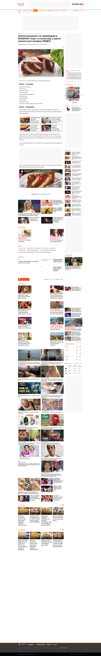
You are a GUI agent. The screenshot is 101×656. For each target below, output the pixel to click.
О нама (58, 647)
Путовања (40, 10)
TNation (81, 654)
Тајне (24, 12)
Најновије (67, 70)
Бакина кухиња (30, 248)
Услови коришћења (63, 647)
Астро (45, 10)
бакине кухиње (24, 80)
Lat (80, 4)
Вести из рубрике (22, 529)
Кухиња (35, 10)
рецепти (20, 248)
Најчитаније (72, 70)
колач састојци (52, 248)
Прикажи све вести (70, 81)
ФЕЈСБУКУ (48, 194)
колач (24, 248)
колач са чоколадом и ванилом (33, 250)
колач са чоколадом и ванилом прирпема (27, 252)
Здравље (25, 10)
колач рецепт (45, 248)
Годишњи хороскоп (74, 105)
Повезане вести (22, 505)
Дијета (27, 12)
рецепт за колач (38, 248)
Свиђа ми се (47, 279)
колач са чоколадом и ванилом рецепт (43, 252)
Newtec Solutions (76, 654)
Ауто (60, 10)
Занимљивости (50, 10)
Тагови (20, 245)
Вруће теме (21, 256)
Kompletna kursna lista (78, 363)
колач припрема (22, 250)
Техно (56, 10)
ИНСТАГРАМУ (41, 194)
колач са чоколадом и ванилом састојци (48, 250)
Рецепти (19, 12)
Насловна (20, 10)
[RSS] (81, 150)
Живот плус (30, 10)
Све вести (67, 150)
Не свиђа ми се (57, 279)
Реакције (78, 70)
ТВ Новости (64, 10)
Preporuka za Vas (22, 226)
